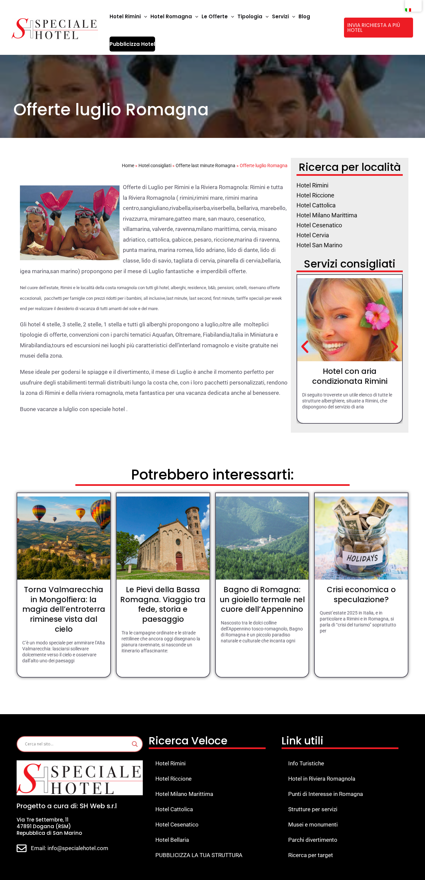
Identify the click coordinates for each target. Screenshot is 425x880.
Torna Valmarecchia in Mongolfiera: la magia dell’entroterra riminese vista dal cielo (63, 609)
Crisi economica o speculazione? (361, 594)
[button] (144, 17)
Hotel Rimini (170, 763)
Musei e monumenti (313, 824)
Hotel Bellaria (172, 839)
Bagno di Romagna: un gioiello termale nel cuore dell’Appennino (262, 599)
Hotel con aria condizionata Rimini (349, 376)
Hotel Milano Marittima (184, 794)
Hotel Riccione (173, 778)
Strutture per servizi (312, 809)
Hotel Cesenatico (177, 824)
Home (128, 165)
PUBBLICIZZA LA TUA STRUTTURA (198, 855)
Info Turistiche (306, 763)
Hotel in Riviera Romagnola (321, 778)
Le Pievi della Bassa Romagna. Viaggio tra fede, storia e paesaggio (163, 604)
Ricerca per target (310, 855)
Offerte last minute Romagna (205, 165)
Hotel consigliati (154, 165)
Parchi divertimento (312, 839)
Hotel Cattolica (174, 809)
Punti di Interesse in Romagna (325, 794)
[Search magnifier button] (134, 744)
